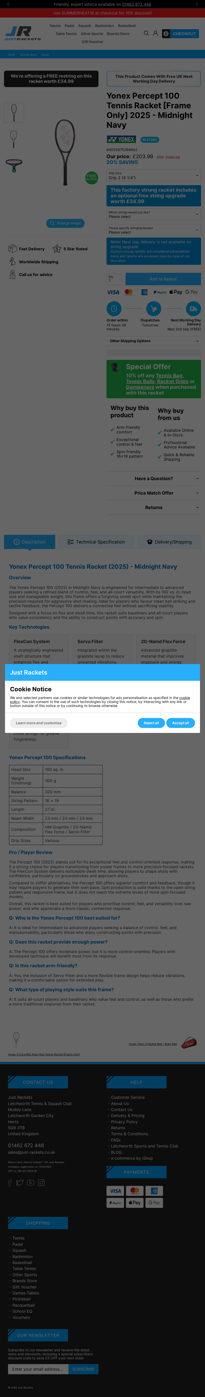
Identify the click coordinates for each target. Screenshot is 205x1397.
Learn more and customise (39, 723)
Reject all (151, 723)
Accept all (180, 723)
